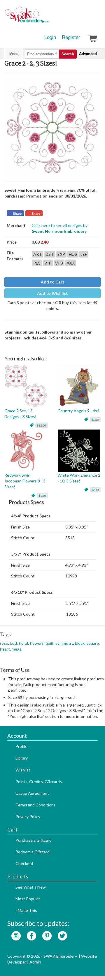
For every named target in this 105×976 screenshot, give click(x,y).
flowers (37, 643)
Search (68, 54)
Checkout (24, 863)
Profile (21, 746)
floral (23, 643)
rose (4, 643)
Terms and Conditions (35, 804)
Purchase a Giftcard (33, 840)
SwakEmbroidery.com (48, 17)
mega (17, 648)
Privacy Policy (27, 816)
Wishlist (22, 769)
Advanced (88, 53)
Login (50, 37)
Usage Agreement (32, 793)
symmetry (64, 643)
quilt (50, 643)
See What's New (30, 887)
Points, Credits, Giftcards (38, 781)
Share (17, 213)
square (92, 643)
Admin (35, 961)
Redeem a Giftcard (32, 851)
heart (5, 648)
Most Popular (27, 898)
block (80, 643)
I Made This (26, 910)
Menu (13, 53)
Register (71, 37)
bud (13, 643)
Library (21, 757)
